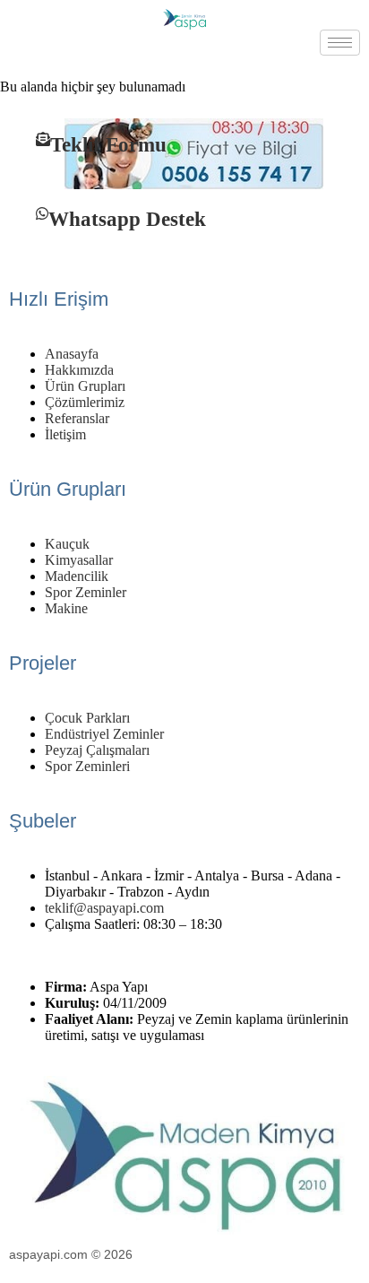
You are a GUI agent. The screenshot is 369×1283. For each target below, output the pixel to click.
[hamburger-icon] (340, 43)
